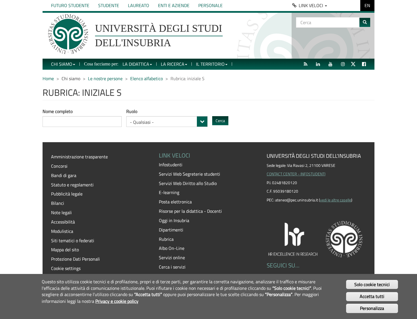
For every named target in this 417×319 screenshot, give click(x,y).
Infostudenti (170, 164)
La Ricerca (172, 64)
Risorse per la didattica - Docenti (190, 211)
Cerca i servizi (172, 266)
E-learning (169, 192)
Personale (210, 5)
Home (48, 78)
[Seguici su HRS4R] (316, 238)
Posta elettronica (175, 201)
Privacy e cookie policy (116, 300)
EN (367, 5)
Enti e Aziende (173, 5)
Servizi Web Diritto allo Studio (188, 183)
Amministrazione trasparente (79, 156)
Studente (108, 5)
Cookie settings (66, 268)
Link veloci (311, 5)
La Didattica (136, 64)
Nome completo (58, 111)
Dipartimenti (171, 229)
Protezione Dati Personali (75, 259)
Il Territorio (210, 64)
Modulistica (62, 231)
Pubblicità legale (67, 193)
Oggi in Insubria (174, 220)
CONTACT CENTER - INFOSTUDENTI (296, 174)
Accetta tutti (372, 296)
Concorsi (59, 166)
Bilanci (57, 203)
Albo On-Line (171, 248)
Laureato (138, 5)
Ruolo (131, 111)
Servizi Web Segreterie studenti (189, 174)
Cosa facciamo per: (101, 63)
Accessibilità (63, 221)
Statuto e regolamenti (72, 184)
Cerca (220, 121)
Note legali (61, 212)
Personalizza (372, 308)
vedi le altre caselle (335, 200)
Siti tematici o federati (72, 240)
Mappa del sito (65, 249)
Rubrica (166, 239)
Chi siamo (61, 64)
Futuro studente (70, 5)
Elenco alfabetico (146, 78)
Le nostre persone (105, 78)
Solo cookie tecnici (372, 284)
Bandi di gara (63, 175)
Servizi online (172, 257)
